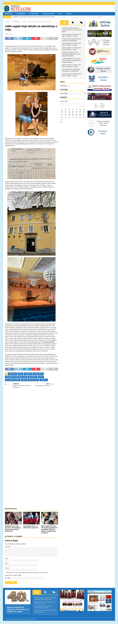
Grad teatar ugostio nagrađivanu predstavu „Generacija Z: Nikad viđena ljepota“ (72, 29)
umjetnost (44, 380)
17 (62, 114)
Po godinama (21, 13)
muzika (41, 377)
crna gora (28, 373)
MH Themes (33, 619)
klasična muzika (38, 373)
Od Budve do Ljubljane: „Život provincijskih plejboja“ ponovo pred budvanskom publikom (71, 54)
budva (20, 373)
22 (80, 114)
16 (83, 112)
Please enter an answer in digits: (13, 575)
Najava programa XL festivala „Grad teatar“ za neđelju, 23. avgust (17, 609)
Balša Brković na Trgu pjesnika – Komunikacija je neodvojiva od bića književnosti (13, 528)
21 (76, 114)
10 (62, 112)
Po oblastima (33, 13)
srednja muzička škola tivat (30, 380)
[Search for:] (105, 17)
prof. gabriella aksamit (12, 380)
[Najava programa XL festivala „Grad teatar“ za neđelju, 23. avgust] (18, 597)
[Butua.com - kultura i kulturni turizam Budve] (17, 11)
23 (83, 114)
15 (80, 112)
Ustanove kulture (48, 13)
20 (72, 114)
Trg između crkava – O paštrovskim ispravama (30, 527)
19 (69, 114)
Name (7, 558)
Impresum (12, 3)
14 (76, 112)
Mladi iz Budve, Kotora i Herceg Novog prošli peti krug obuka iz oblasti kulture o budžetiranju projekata (49, 529)
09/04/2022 (10, 34)
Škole (60, 13)
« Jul (61, 122)
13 (72, 112)
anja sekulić (12, 373)
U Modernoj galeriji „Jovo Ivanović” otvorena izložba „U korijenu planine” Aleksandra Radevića (71, 60)
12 (69, 112)
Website (7, 568)
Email (6, 563)
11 (65, 112)
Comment (7, 546)
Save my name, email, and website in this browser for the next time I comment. (27, 572)
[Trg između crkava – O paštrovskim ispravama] (31, 518)
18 (65, 114)
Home (6, 3)
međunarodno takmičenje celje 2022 (16, 377)
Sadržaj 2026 (8, 13)
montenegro (32, 377)
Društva (69, 13)
